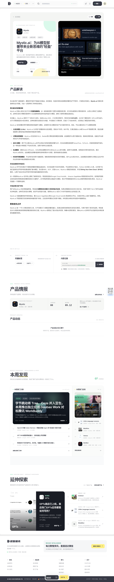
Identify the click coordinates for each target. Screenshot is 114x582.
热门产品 (35, 569)
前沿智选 (25, 33)
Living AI (24, 437)
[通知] (90, 3)
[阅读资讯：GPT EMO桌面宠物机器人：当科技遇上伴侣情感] (68, 436)
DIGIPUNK (88, 563)
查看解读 (32, 62)
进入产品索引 (83, 306)
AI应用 (18, 3)
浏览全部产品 (98, 485)
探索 (98, 3)
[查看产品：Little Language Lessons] (74, 510)
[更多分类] (33, 3)
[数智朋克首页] (9, 3)
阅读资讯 (62, 420)
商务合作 (61, 566)
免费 (100, 423)
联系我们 (61, 572)
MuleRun (90, 430)
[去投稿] (86, 3)
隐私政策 (34, 579)
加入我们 (61, 569)
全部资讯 (9, 563)
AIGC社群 (87, 566)
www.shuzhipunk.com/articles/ (73, 265)
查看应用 (95, 415)
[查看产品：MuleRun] (103, 524)
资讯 (26, 3)
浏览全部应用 (78, 450)
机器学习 (40, 37)
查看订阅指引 (97, 546)
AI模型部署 (32, 37)
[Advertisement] (57, 230)
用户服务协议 (27, 579)
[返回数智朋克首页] (14, 541)
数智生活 (19, 437)
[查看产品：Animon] (74, 496)
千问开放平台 (25, 445)
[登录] (105, 4)
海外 (19, 37)
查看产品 (56, 525)
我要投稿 (61, 563)
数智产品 (35, 566)
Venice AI (90, 438)
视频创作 (84, 404)
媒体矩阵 (87, 572)
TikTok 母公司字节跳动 (35, 398)
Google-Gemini (91, 423)
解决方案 (87, 569)
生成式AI (85, 423)
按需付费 (25, 37)
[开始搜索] (38, 3)
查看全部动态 (98, 294)
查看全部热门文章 (17, 450)
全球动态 (19, 430)
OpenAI (24, 430)
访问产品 (63, 577)
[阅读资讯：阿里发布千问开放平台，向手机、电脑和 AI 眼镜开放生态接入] (68, 444)
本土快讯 (25, 398)
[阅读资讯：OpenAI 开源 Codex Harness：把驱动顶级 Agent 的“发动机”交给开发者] (68, 429)
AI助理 (89, 445)
